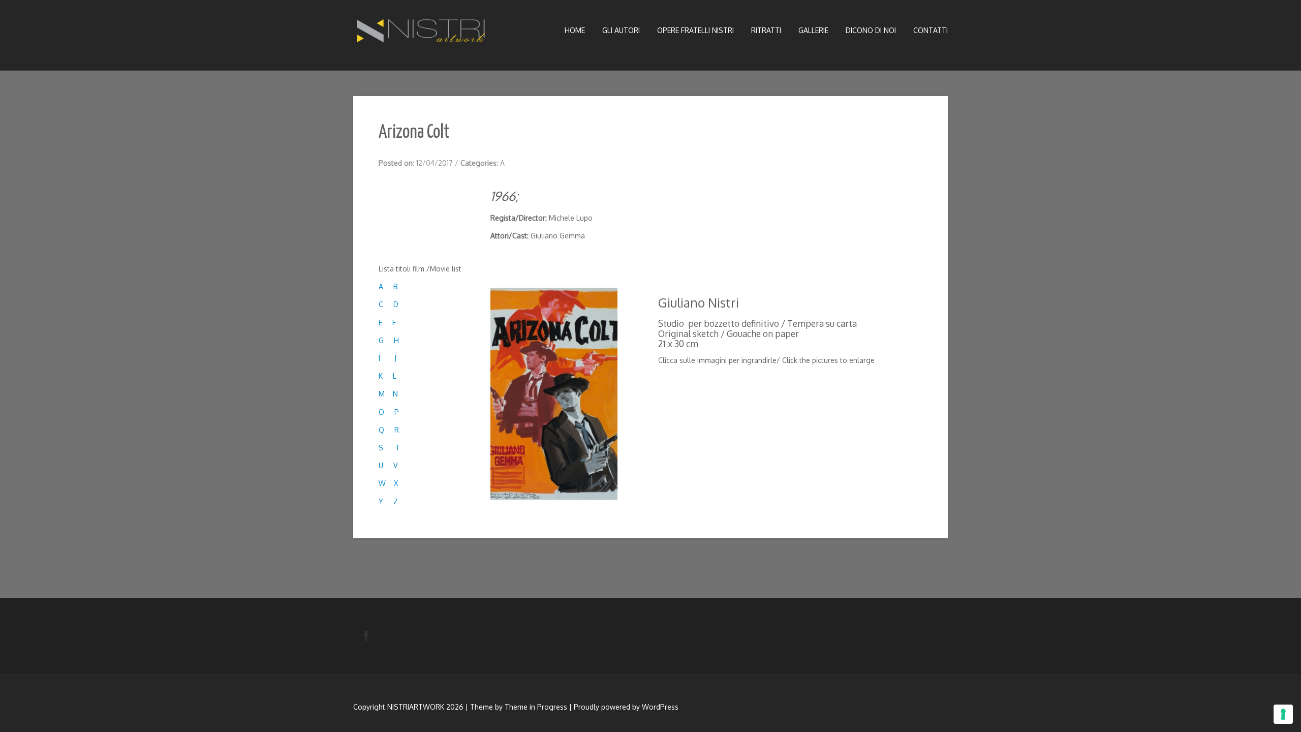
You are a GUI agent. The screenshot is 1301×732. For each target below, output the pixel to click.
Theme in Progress (536, 707)
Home (575, 30)
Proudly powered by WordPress (626, 707)
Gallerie (813, 30)
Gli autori (621, 30)
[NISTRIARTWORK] (421, 33)
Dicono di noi (871, 30)
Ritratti (766, 30)
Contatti (930, 30)
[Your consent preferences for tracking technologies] (1283, 714)
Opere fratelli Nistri (695, 30)
